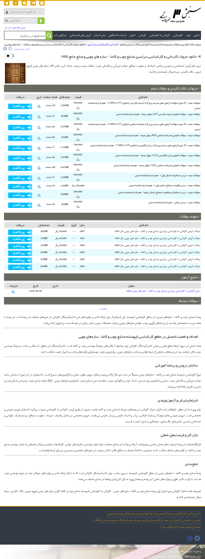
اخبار (175, 527)
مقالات (97, 520)
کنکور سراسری (153, 520)
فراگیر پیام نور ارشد (139, 514)
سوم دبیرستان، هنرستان (136, 520)
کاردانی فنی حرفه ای (171, 520)
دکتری (197, 514)
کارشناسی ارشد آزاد (158, 514)
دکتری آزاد (188, 514)
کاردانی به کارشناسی (191, 520)
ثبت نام (8, 27)
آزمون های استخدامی (79, 35)
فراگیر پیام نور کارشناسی (118, 514)
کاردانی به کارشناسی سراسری (102, 44)
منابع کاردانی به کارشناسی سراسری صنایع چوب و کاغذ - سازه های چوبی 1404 (163, 291)
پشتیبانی (196, 527)
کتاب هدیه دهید (21, 49)
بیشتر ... (102, 308)
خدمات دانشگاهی (118, 35)
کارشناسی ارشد (175, 514)
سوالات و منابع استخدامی (112, 520)
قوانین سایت (166, 527)
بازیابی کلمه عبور (19, 27)
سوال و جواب (185, 527)
